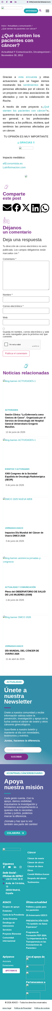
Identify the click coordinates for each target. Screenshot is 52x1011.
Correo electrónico (13, 306)
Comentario (9, 259)
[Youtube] (9, 867)
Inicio (3, 26)
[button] (47, 11)
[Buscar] (40, 11)
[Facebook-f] (4, 867)
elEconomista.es (13, 163)
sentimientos (30, 84)
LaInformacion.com (14, 167)
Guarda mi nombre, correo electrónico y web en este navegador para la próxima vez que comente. (26, 334)
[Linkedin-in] (15, 867)
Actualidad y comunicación (19, 26)
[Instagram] (20, 867)
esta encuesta (27, 77)
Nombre (8, 295)
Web (5, 317)
